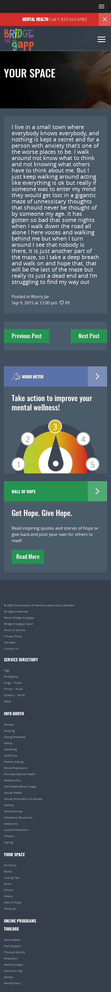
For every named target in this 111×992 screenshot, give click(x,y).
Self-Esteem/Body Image (20, 786)
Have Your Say (13, 971)
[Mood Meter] (55, 439)
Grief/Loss (10, 755)
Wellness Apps (13, 964)
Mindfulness (12, 983)
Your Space (14, 855)
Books (8, 871)
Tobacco (9, 836)
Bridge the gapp (19, 40)
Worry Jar (10, 908)
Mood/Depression (16, 768)
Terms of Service (14, 630)
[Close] (105, 19)
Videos (8, 896)
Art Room (10, 865)
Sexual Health (13, 793)
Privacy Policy (13, 636)
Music (8, 884)
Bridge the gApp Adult (18, 624)
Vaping (8, 842)
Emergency (11, 676)
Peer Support (12, 946)
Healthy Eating (13, 762)
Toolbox (11, 929)
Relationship (12, 780)
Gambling (10, 749)
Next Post (88, 336)
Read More (27, 557)
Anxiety (9, 724)
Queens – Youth (14, 695)
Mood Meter (12, 940)
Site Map (9, 642)
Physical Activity (14, 952)
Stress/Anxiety (13, 811)
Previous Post (27, 336)
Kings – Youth (13, 683)
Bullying (9, 731)
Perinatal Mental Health (19, 774)
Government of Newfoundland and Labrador (44, 605)
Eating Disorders (15, 737)
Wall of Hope (12, 902)
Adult (7, 701)
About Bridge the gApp (19, 618)
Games (8, 977)
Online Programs (20, 921)
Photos (8, 890)
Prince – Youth (13, 689)
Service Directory (21, 660)
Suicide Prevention (16, 830)
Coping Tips (12, 877)
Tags (7, 670)
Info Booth (14, 714)
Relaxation (11, 958)
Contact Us (11, 648)
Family (8, 743)
